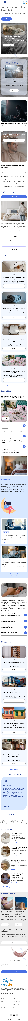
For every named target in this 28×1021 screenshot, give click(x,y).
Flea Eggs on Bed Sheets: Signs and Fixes (13, 432)
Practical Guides (5, 438)
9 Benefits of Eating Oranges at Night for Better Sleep (19, 913)
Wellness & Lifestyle (17, 1004)
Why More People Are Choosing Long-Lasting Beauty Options (6, 913)
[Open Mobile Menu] (24, 2)
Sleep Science (6, 532)
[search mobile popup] (5, 2)
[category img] (14, 211)
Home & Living (16, 1007)
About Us (3, 998)
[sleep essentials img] (14, 266)
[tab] (14, 196)
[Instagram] (17, 1015)
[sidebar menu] (1, 2)
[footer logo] (7, 982)
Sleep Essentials (5, 429)
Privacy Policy (4, 1007)
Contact (3, 1004)
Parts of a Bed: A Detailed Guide (10, 452)
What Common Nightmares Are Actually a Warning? (14, 123)
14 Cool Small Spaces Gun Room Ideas (14, 662)
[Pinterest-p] (11, 1015)
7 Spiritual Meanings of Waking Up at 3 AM (13, 535)
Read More (4, 542)
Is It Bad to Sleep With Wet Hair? (9, 632)
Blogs (2, 1001)
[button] (11, 50)
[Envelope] (14, 1015)
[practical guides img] (5, 838)
